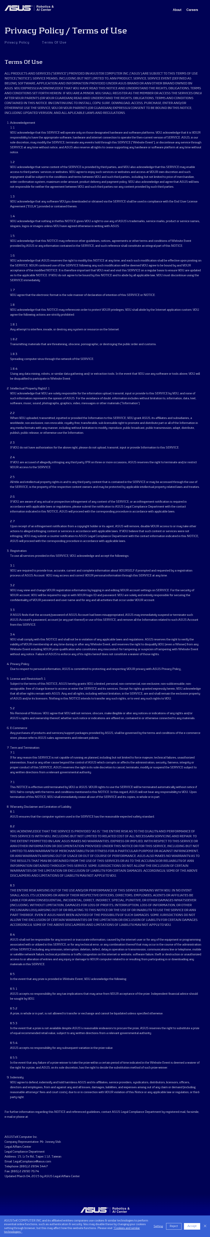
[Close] (205, 1226)
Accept (192, 1226)
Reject (174, 1226)
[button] (177, 10)
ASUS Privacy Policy (166, 668)
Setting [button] (158, 1226)
